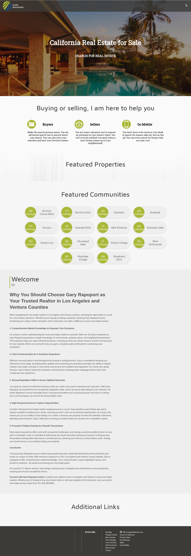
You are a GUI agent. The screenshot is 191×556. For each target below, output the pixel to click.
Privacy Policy (125, 537)
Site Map (108, 532)
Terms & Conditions (127, 535)
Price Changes (110, 540)
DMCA (122, 542)
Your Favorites (110, 542)
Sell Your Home (111, 545)
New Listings (110, 537)
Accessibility (124, 545)
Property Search (111, 535)
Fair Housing (125, 540)
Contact (108, 550)
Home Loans (110, 548)
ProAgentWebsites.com (134, 532)
